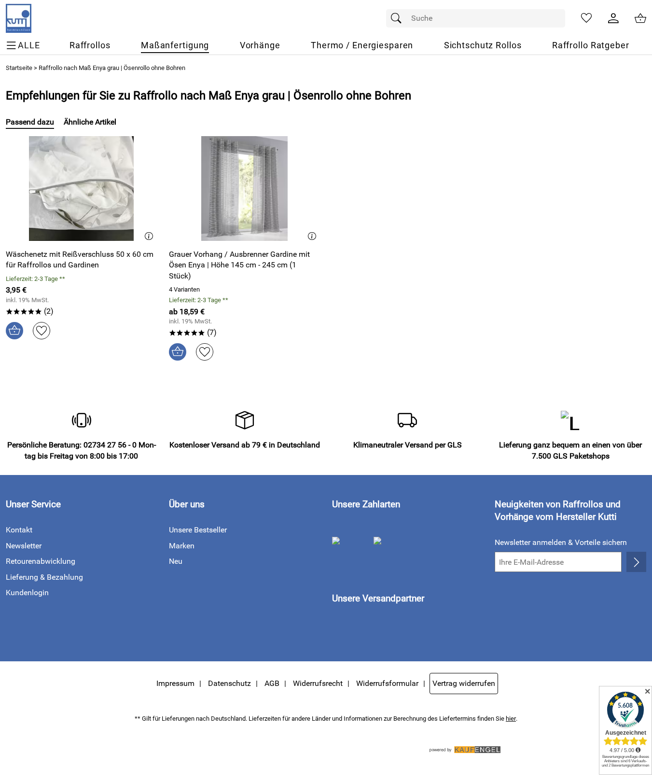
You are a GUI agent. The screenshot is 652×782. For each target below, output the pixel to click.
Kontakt (19, 529)
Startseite (19, 67)
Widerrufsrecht (318, 683)
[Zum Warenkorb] (640, 18)
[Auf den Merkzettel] (41, 330)
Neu (175, 561)
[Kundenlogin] (613, 18)
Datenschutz (229, 683)
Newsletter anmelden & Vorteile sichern (561, 542)
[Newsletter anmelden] (636, 562)
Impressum (175, 683)
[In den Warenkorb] (14, 330)
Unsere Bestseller (198, 529)
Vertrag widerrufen (463, 683)
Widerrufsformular (387, 683)
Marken (181, 545)
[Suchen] (399, 18)
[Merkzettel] (586, 18)
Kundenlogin (27, 592)
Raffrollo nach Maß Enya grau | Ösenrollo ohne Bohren (112, 67)
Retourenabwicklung (40, 561)
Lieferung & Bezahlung (44, 577)
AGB (271, 683)
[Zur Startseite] (18, 18)
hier (511, 718)
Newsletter (24, 545)
